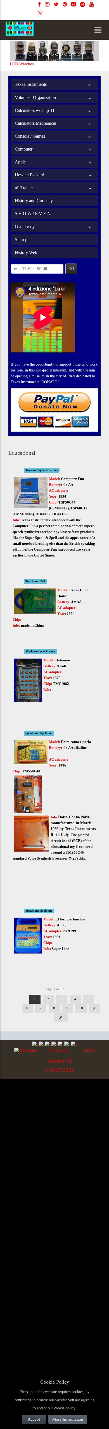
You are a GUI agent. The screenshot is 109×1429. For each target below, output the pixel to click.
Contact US (60, 1061)
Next (94, 1008)
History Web (26, 252)
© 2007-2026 (59, 1070)
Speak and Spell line (38, 733)
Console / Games (30, 136)
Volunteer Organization (35, 97)
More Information (67, 1419)
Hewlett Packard (29, 174)
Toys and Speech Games (41, 470)
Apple (20, 162)
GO (71, 269)
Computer (23, 149)
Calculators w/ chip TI (34, 110)
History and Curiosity (34, 200)
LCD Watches (22, 64)
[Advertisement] (54, 1136)
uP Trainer (24, 187)
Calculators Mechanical (35, 123)
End (61, 1017)
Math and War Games (40, 651)
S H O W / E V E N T (34, 213)
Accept (34, 1419)
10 (81, 1008)
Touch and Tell (35, 581)
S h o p (21, 239)
